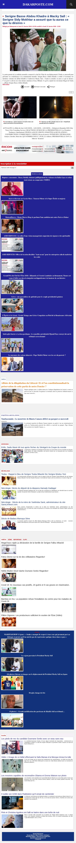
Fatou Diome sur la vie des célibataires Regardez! (23, 557)
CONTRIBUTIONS (11, 134)
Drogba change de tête (37, 693)
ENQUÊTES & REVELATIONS (56, 132)
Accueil (26, 86)
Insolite (12, 136)
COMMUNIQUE (25, 134)
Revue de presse (44, 134)
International (20, 132)
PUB (41, 136)
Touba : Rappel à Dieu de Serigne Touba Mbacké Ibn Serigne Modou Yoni (33, 474)
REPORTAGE (17, 539)
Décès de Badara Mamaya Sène (15, 518)
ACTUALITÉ (7, 128)
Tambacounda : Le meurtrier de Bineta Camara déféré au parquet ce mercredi (34, 418)
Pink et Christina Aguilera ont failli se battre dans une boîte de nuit (30, 812)
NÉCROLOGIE (65, 134)
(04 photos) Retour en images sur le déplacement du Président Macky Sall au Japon (37, 674)
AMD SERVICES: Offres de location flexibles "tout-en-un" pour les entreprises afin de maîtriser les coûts (37, 255)
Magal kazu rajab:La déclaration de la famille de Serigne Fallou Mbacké (32, 543)
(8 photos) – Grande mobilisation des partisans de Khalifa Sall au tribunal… (37, 711)
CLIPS (25, 539)
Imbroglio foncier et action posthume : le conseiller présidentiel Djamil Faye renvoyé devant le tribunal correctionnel (37, 335)
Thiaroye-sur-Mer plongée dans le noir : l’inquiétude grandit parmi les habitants (54, 122)
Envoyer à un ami (39, 86)
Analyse (6, 136)
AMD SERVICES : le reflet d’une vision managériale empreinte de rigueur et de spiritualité (37, 236)
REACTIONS (31, 130)
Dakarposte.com (38, 4)
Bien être (19, 136)
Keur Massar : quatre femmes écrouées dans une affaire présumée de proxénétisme (18, 122)
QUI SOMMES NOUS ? (31, 136)
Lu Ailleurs (47, 136)
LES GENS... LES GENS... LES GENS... (38, 128)
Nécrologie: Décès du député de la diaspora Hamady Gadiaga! (28, 488)
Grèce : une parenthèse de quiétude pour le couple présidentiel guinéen (37, 296)
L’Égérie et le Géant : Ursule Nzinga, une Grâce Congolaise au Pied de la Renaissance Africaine (37, 315)
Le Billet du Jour (18, 128)
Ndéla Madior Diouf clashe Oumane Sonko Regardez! (24, 571)
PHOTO (41, 132)
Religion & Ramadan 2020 (61, 128)
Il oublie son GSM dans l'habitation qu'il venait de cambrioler (27, 794)
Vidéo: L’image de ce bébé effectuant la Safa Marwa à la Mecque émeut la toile (36, 757)
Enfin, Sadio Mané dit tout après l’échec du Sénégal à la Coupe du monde (33, 447)
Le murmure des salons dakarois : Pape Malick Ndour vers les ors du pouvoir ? (37, 355)
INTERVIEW (54, 134)
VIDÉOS (35, 134)
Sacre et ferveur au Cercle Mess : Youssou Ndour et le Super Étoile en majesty (37, 198)
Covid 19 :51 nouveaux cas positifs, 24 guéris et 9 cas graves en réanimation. (35, 585)
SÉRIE (10, 539)
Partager (52, 86)
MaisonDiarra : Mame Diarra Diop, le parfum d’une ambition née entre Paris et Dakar (37, 217)
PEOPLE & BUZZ (31, 132)
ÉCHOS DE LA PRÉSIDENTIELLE (49, 130)
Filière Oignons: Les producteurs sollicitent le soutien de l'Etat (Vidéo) (31, 615)
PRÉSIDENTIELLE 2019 (60, 136)
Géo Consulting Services (18, 130)
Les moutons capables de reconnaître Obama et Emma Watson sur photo (33, 775)
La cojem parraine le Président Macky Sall (37, 655)
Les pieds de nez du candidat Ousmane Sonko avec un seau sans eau (32, 739)
